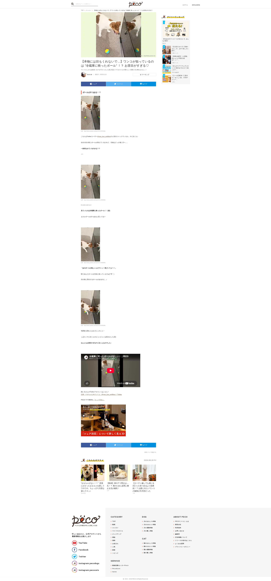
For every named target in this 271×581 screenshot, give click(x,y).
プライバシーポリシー (182, 547)
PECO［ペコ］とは (182, 521)
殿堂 (113, 550)
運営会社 (178, 524)
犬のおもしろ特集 (150, 521)
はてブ (145, 84)
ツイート (120, 84)
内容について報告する (150, 452)
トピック (115, 553)
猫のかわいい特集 (150, 546)
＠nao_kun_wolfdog (104, 136)
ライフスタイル (117, 531)
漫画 (113, 540)
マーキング (145, 74)
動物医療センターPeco (120, 565)
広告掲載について (181, 537)
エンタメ (115, 527)
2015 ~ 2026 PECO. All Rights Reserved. (135, 579)
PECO (135, 4)
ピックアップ (117, 534)
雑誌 (113, 537)
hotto (114, 572)
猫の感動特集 (148, 549)
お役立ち (115, 543)
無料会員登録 (196, 5)
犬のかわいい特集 (150, 524)
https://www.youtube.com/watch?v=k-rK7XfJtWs (94, 131)
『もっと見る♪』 (98, 400)
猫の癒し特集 (148, 552)
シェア (95, 84)
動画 (113, 524)
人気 (113, 547)
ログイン (185, 5)
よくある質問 (179, 543)
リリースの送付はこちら (183, 540)
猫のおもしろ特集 (150, 543)
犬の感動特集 (148, 527)
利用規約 (178, 527)
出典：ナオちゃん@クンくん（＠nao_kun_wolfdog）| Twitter (101, 394)
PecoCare (116, 568)
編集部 (177, 534)
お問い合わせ (179, 531)
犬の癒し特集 (148, 531)
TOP (114, 521)
